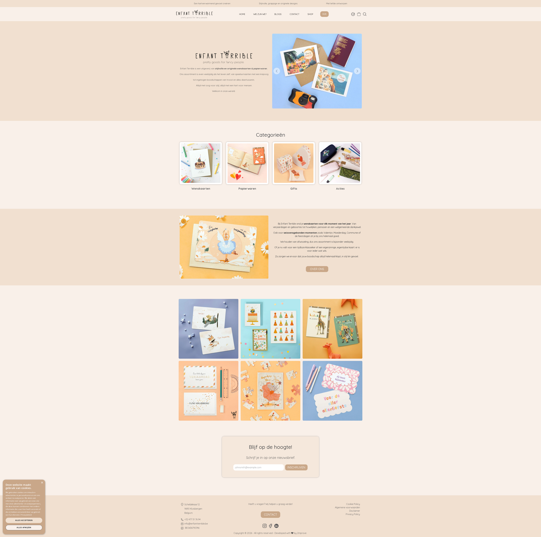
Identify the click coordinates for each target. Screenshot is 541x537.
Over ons (317, 269)
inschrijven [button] (296, 467)
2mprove (301, 533)
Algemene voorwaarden (347, 507)
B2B (324, 14)
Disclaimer (354, 510)
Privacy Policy (353, 514)
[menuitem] (242, 14)
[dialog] (24, 507)
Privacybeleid (26, 515)
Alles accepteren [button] (24, 520)
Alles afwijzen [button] (24, 527)
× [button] (42, 483)
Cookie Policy (353, 504)
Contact (270, 514)
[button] (364, 14)
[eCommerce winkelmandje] (359, 14)
